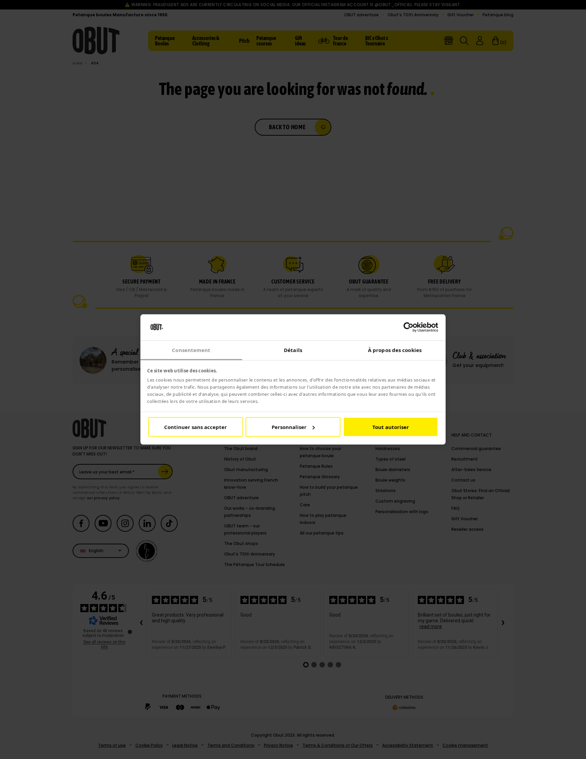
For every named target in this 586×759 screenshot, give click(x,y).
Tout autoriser (390, 427)
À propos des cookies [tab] (395, 350)
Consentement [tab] (191, 350)
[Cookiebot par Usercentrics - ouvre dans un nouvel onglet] (408, 327)
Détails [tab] (293, 350)
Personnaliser (289, 427)
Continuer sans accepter (195, 427)
